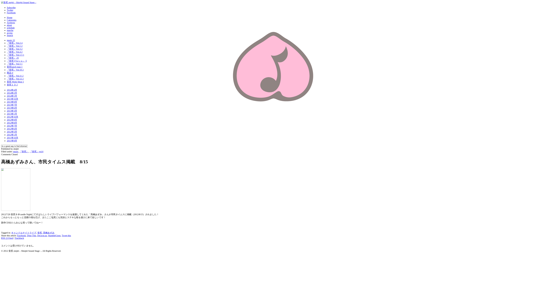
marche (10, 30)
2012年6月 (12, 129)
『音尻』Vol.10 (15, 70)
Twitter (10, 10)
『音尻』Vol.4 (14, 52)
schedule (11, 28)
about (9, 25)
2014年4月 (12, 90)
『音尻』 (13, 58)
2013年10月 (12, 99)
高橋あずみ (48, 233)
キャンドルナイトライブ (23, 233)
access (10, 33)
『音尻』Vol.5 (14, 64)
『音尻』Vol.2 (14, 43)
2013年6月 (12, 108)
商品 (10, 73)
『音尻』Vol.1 (14, 46)
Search (10, 35)
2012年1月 (12, 135)
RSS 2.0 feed (7, 238)
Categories (11, 20)
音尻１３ (12, 85)
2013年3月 (12, 111)
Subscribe (11, 7)
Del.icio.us (42, 235)
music (11, 40)
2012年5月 (12, 132)
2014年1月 (12, 96)
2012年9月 (12, 120)
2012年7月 (12, 126)
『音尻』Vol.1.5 (15, 55)
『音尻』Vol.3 (14, 49)
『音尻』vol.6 (36, 151)
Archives (11, 22)
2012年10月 (12, 117)
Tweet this (66, 235)
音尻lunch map (14, 67)
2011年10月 (12, 138)
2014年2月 (12, 93)
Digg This (31, 235)
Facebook (11, 13)
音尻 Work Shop (15, 82)
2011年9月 (12, 141)
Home (9, 17)
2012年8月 (12, 123)
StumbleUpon (54, 235)
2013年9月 (12, 102)
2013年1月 (12, 114)
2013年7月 (12, 105)
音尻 (39, 233)
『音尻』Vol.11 (15, 76)
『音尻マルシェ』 (17, 61)
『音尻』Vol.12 (15, 79)
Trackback (19, 238)
